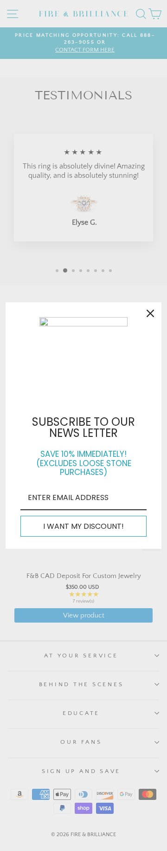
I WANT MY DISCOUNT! (83, 526)
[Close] (150, 313)
